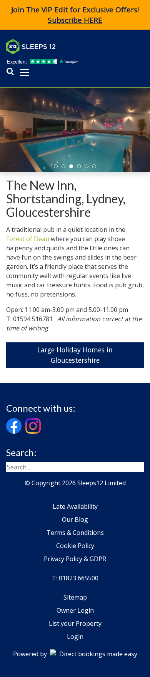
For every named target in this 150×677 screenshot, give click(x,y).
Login (75, 636)
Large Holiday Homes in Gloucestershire (75, 354)
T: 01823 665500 (75, 578)
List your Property (75, 623)
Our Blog (75, 519)
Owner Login (75, 610)
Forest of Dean (27, 239)
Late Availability (75, 506)
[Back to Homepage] (64, 46)
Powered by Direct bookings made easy (75, 654)
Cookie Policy (75, 545)
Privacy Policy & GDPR (75, 559)
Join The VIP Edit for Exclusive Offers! (75, 15)
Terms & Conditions (75, 532)
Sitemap (75, 597)
